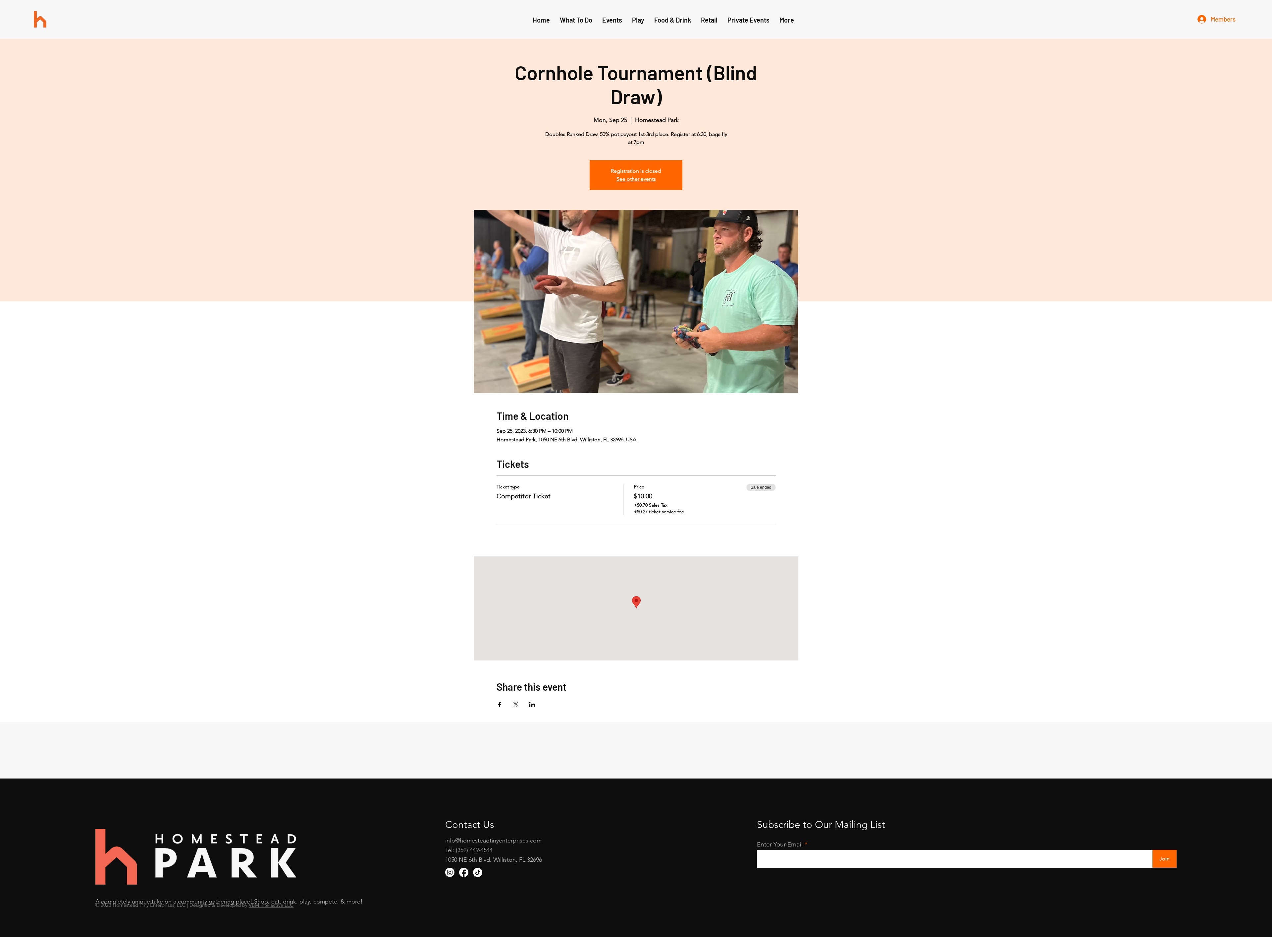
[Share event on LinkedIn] (532, 704)
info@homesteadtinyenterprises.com (493, 840)
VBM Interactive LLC (271, 905)
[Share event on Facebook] (500, 704)
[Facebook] (463, 872)
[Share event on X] (516, 704)
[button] (638, 20)
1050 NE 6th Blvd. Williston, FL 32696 (493, 859)
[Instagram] (449, 872)
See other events (636, 179)
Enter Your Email (780, 844)
